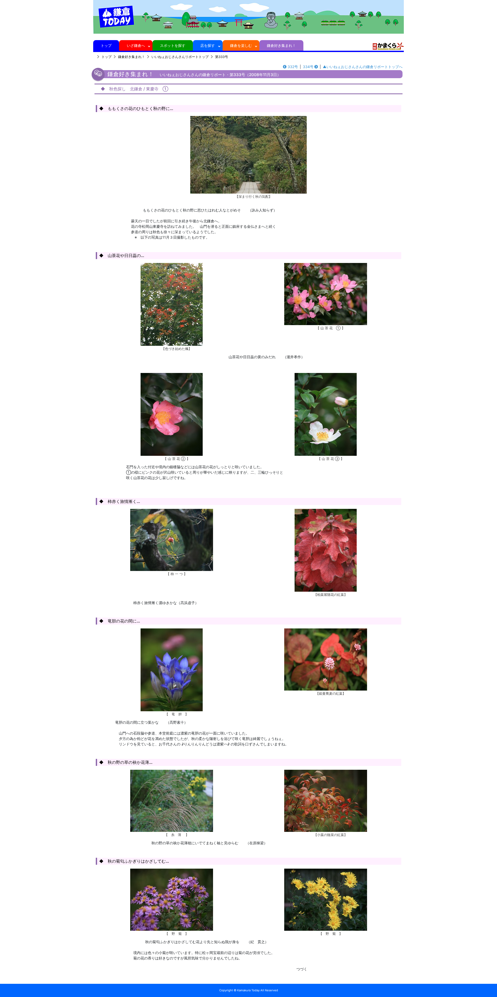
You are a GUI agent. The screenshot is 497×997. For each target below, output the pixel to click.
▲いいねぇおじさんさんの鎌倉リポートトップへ (363, 66)
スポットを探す (172, 45)
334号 (308, 66)
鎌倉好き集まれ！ (281, 45)
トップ (106, 45)
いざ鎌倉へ (136, 45)
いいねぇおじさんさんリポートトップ (180, 57)
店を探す (207, 45)
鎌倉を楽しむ (241, 45)
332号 (293, 66)
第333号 (221, 57)
